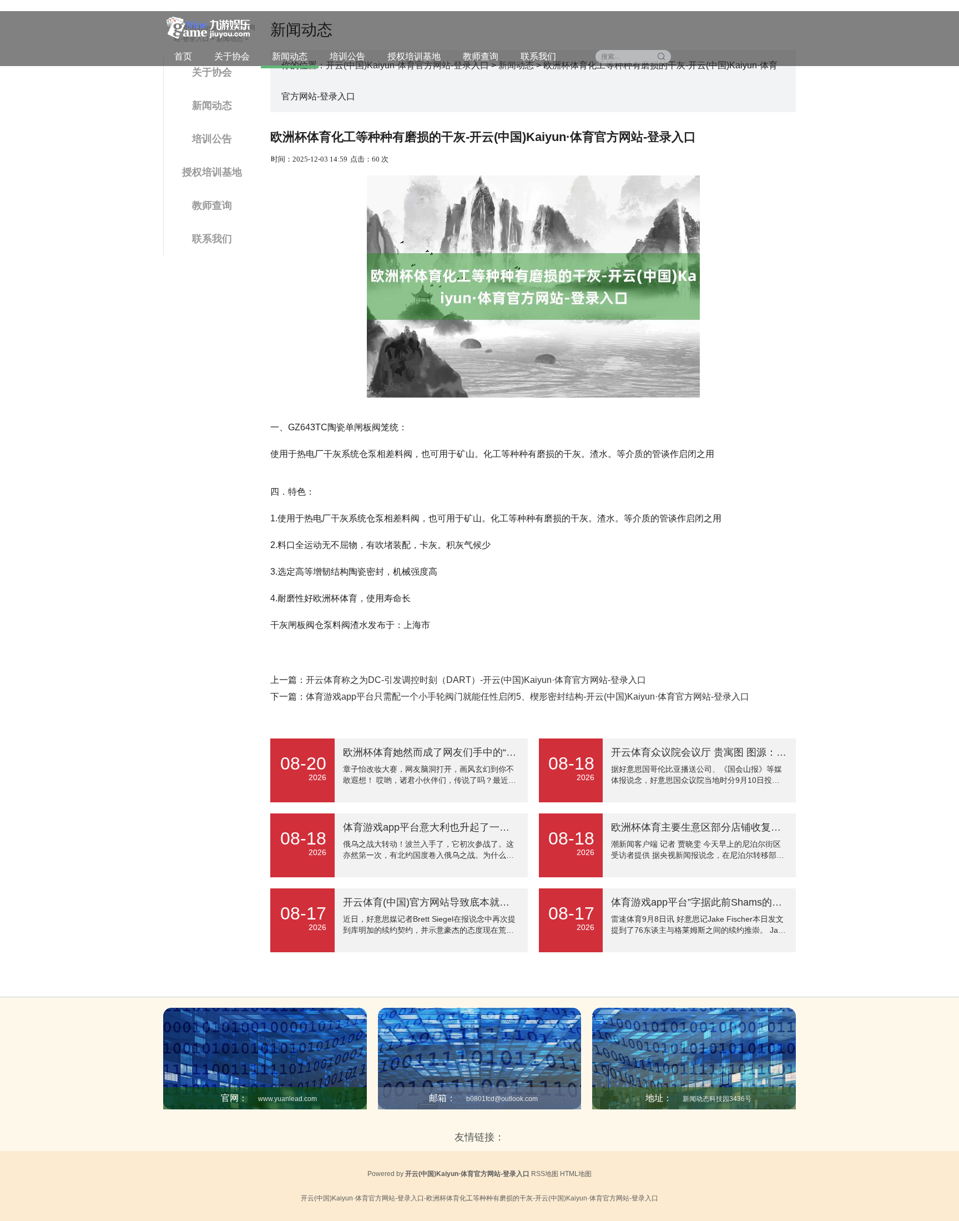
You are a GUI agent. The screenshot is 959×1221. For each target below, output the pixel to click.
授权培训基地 (414, 56)
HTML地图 (576, 1174)
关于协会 (232, 56)
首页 (183, 56)
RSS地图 (544, 1174)
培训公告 (347, 56)
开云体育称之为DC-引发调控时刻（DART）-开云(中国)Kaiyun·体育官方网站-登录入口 (476, 680)
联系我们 (538, 56)
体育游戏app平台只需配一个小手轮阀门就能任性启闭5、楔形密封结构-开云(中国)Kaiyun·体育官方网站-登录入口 (527, 696)
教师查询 (480, 56)
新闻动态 (289, 56)
